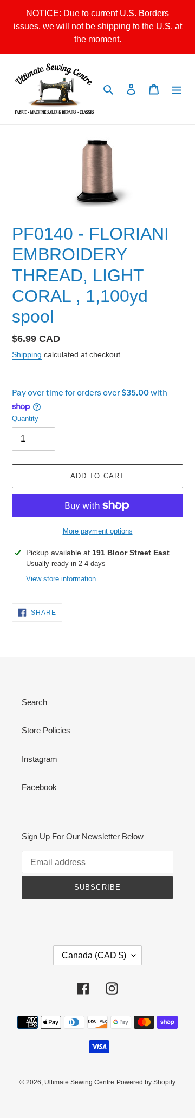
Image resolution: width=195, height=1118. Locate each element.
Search (34, 702)
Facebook (39, 787)
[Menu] (176, 89)
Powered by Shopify (146, 1082)
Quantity (25, 419)
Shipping (27, 354)
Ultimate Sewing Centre (79, 1082)
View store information (61, 579)
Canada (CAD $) (94, 955)
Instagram (39, 759)
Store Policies (46, 730)
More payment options (98, 531)
